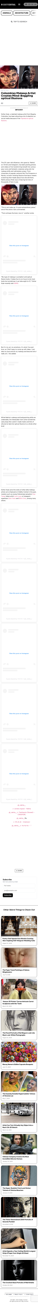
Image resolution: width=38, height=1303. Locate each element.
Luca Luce (17, 496)
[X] (32, 4)
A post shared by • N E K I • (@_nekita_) (19, 271)
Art (34, 13)
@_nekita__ (22, 805)
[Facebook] (26, 4)
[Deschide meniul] (19, 4)
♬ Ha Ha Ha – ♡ (26, 826)
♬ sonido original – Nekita (21, 809)
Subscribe (7, 895)
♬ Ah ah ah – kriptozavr (21, 822)
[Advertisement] (19, 45)
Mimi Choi (22, 498)
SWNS (16, 283)
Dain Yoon (12, 498)
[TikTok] (35, 4)
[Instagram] (29, 4)
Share (34, 103)
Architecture (21, 13)
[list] (19, 13)
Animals (7, 13)
